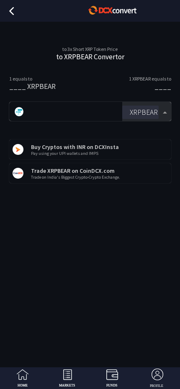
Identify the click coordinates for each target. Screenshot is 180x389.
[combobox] (146, 112)
